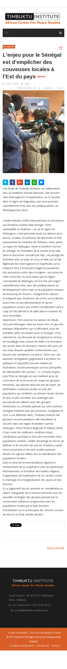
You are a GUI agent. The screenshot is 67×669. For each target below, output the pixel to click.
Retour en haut (55, 547)
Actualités (9, 46)
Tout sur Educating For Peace (45, 632)
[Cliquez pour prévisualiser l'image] (33, 131)
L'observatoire (36, 4)
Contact (55, 645)
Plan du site (42, 645)
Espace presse (53, 4)
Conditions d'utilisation (22, 645)
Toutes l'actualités (18, 632)
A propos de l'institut (15, 4)
